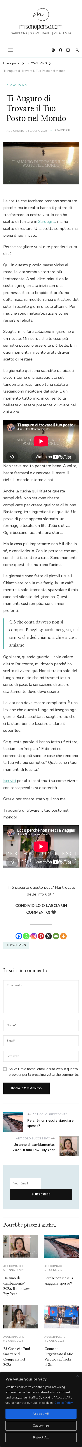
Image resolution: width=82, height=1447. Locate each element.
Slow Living (16, 945)
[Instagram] (33, 936)
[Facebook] (19, 936)
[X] (48, 936)
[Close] (77, 1375)
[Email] (56, 936)
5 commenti (63, 130)
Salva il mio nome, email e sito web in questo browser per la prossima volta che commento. (44, 1072)
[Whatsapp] (26, 936)
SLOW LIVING (17, 85)
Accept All (41, 1414)
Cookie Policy (63, 1403)
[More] (63, 936)
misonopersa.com (41, 26)
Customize (41, 1426)
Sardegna (46, 221)
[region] (41, 1409)
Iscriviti (9, 780)
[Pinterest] (41, 936)
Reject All (41, 1437)
